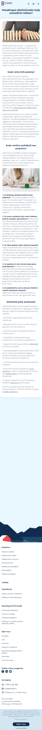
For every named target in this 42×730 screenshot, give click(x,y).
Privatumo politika (8, 614)
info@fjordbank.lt (11, 689)
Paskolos (6, 547)
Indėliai (5, 582)
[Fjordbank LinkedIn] (7, 672)
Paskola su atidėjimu (9, 574)
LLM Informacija (7, 660)
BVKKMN (34, 344)
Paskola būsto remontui (10, 559)
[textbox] (21, 12)
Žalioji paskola (6, 570)
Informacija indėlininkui (10, 610)
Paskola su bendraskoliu (10, 567)
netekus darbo (11, 374)
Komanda (5, 643)
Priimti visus (21, 724)
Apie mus (6, 631)
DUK (3, 640)
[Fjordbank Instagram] (11, 672)
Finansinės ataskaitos (9, 618)
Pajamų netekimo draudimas (12, 594)
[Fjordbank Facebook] (3, 672)
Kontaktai (5, 636)
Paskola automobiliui (9, 555)
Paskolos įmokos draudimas (11, 597)
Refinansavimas (7, 563)
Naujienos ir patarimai (9, 647)
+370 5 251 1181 (11, 685)
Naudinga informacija (12, 606)
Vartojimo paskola (8, 552)
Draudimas (7, 589)
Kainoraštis (5, 656)
